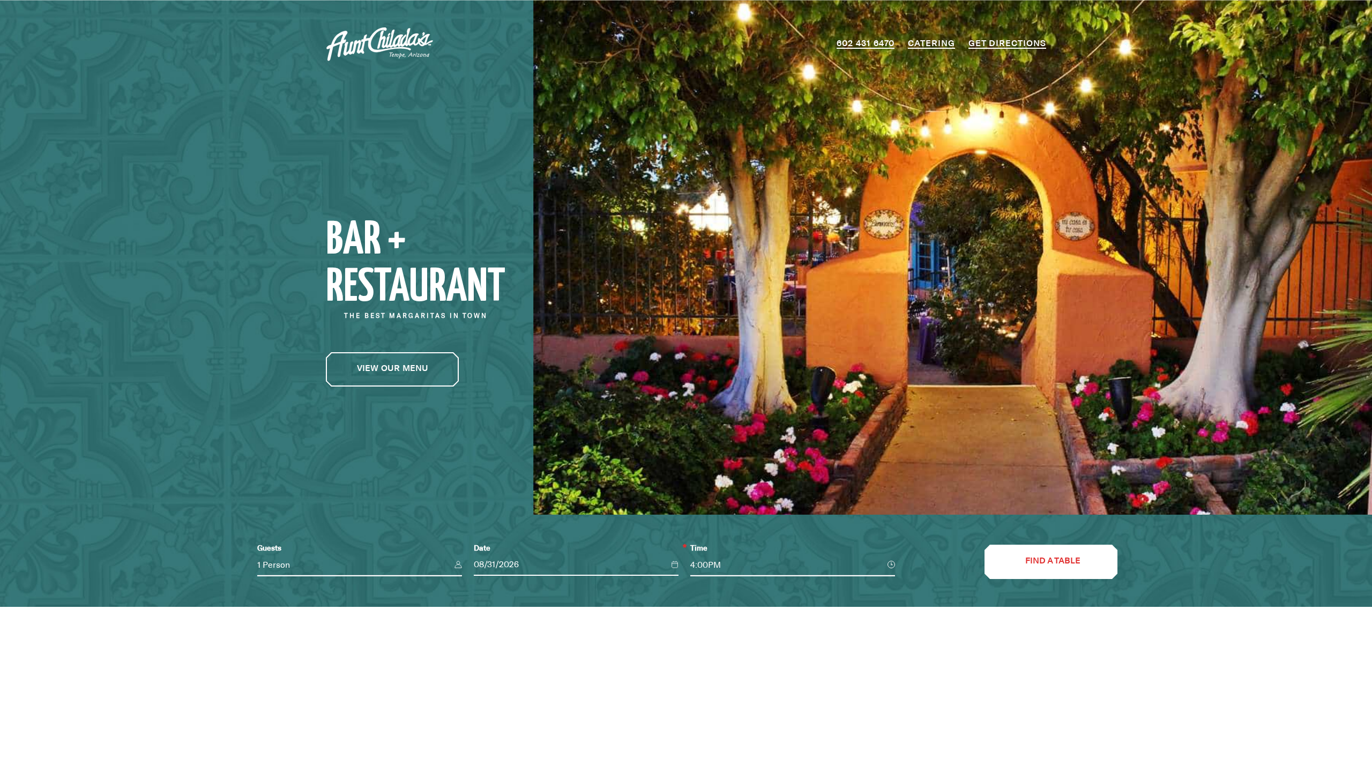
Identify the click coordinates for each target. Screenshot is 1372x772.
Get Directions (1007, 43)
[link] (392, 369)
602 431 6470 (865, 43)
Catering (931, 43)
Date (482, 548)
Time (698, 548)
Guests (269, 548)
